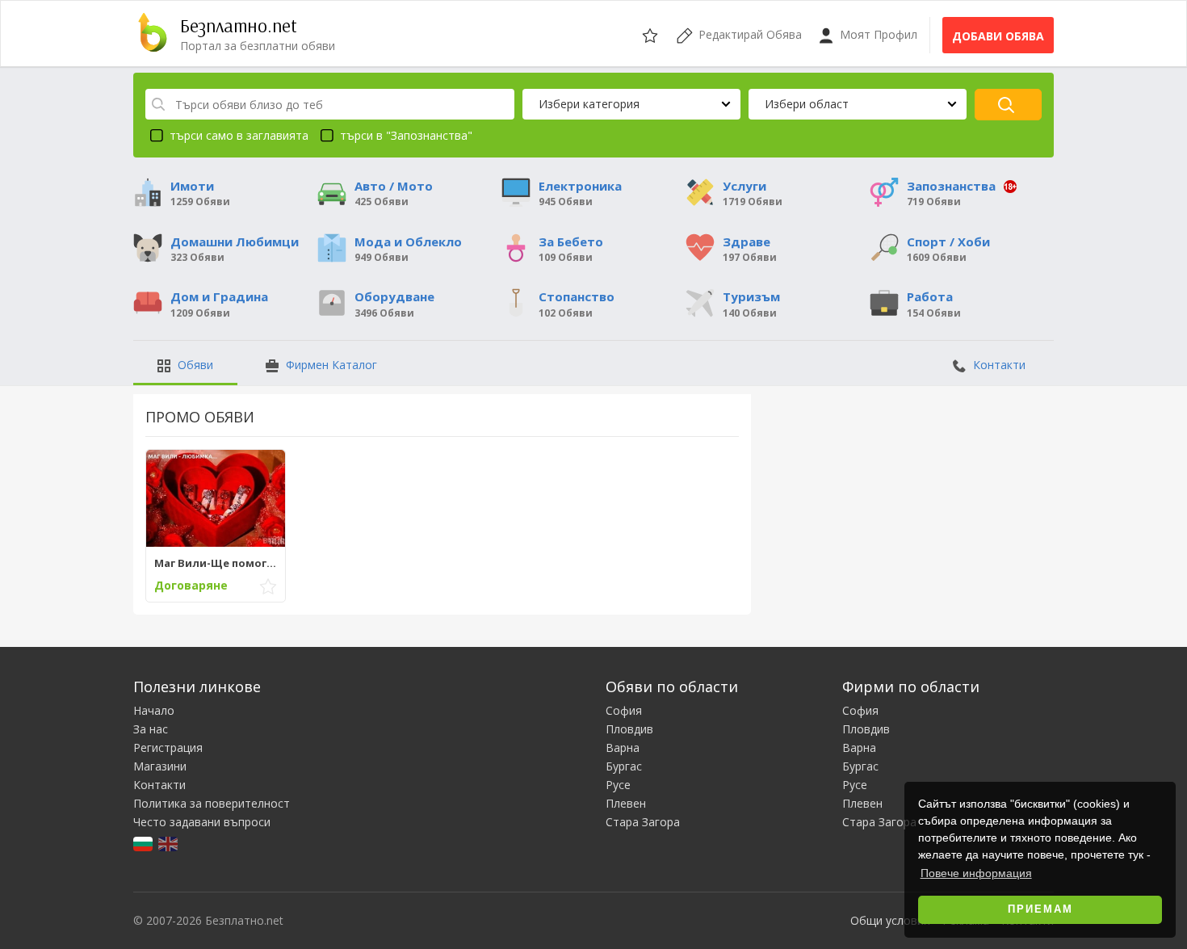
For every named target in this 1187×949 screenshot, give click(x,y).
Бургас (624, 766)
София (624, 710)
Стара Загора (643, 821)
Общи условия (890, 920)
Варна (623, 747)
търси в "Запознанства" (406, 135)
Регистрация (168, 747)
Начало (153, 710)
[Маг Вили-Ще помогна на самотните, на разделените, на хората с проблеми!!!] (215, 498)
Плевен (626, 803)
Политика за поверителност (211, 803)
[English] (169, 842)
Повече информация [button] (976, 873)
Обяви (193, 364)
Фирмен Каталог (330, 364)
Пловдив (629, 729)
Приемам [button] (1040, 909)
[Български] (144, 842)
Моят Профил (877, 34)
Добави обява (998, 36)
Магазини (160, 766)
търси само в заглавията (239, 135)
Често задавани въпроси (202, 821)
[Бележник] (651, 33)
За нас (150, 729)
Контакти (998, 364)
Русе (618, 784)
